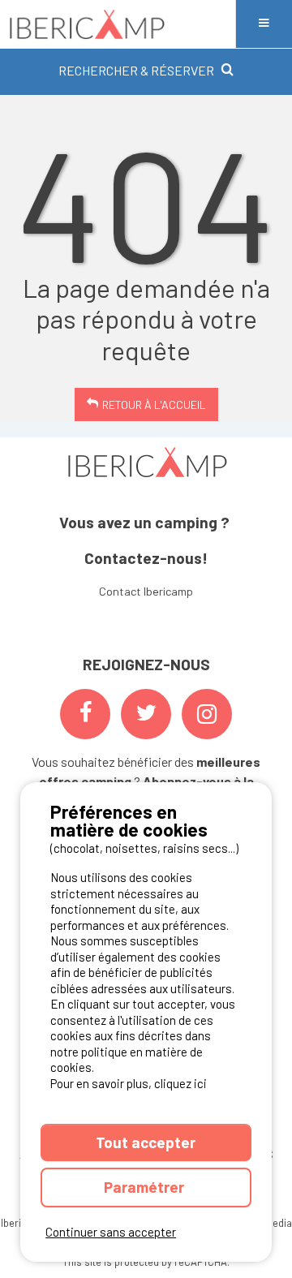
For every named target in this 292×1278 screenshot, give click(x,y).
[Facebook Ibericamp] (85, 714)
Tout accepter (145, 1142)
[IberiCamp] (117, 24)
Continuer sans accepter (110, 1231)
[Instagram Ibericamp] (207, 714)
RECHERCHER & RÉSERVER (136, 70)
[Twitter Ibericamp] (146, 714)
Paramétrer (145, 1186)
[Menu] (263, 24)
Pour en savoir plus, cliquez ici (128, 1083)
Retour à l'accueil (154, 404)
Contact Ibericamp (146, 591)
